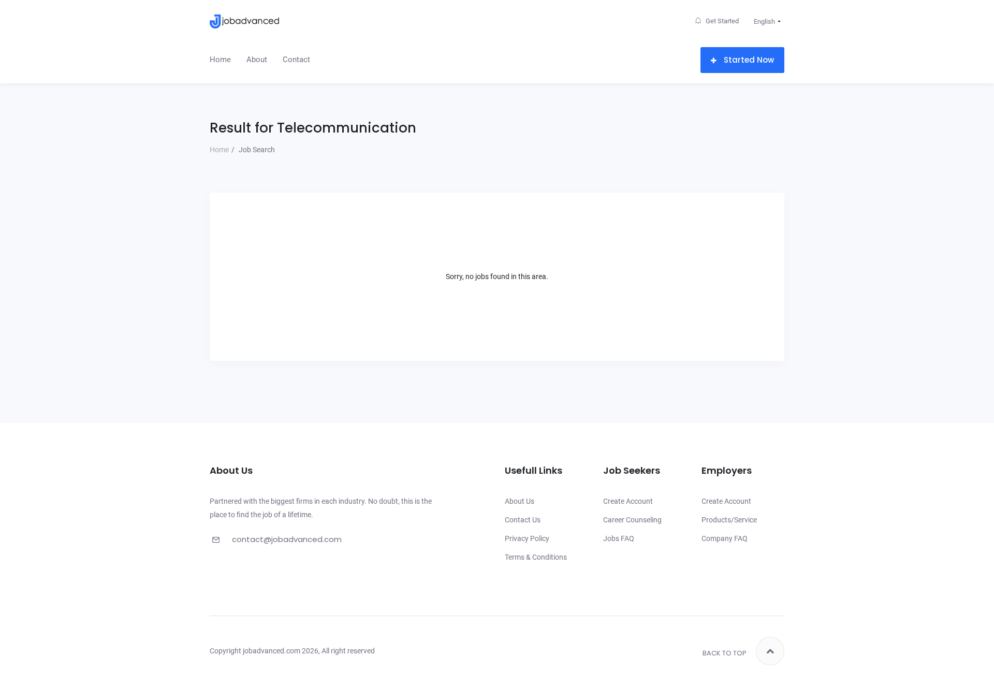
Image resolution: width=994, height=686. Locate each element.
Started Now (748, 59)
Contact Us (522, 520)
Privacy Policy (527, 538)
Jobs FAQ (618, 538)
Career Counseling (632, 520)
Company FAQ (724, 538)
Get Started (721, 21)
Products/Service (729, 520)
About (256, 59)
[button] (764, 21)
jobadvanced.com (271, 651)
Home (220, 59)
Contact (296, 59)
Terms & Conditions (536, 557)
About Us (519, 501)
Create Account (628, 501)
